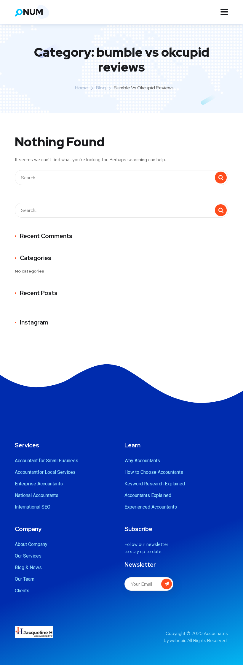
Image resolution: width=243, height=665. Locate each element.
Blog (101, 88)
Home (81, 88)
